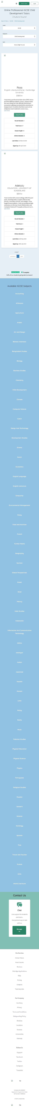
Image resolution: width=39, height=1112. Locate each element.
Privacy (19, 1007)
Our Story (20, 1003)
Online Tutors (19, 958)
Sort (4, 42)
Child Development (19, 21)
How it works (19, 962)
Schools (19, 1030)
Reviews (19, 967)
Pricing (19, 980)
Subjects (5, 34)
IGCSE (11, 21)
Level (4, 25)
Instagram (19, 1066)
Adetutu (19, 185)
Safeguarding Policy (19, 1016)
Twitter (19, 1061)
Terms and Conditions (19, 1012)
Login (34, 3)
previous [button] (13, 256)
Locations (19, 1025)
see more (7, 110)
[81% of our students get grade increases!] (19, 272)
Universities (19, 1034)
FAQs (19, 976)
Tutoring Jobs (19, 989)
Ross (19, 87)
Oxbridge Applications (19, 971)
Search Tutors (4, 21)
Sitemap (19, 1038)
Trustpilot (19, 1070)
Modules (19, 1021)
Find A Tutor (24, 3)
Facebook (19, 1057)
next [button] (21, 256)
